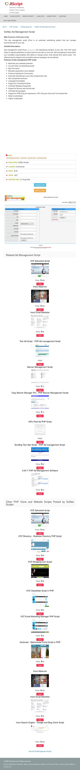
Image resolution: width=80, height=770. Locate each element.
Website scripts (28, 16)
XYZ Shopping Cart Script (40, 561)
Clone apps (40, 16)
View (40, 284)
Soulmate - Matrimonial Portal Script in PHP (40, 642)
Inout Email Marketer (40, 312)
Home (6, 16)
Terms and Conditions (67, 764)
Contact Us (7, 767)
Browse (37, 764)
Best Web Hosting (10, 20)
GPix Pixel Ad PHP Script (40, 421)
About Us (44, 764)
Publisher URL (40, 185)
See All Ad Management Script (40, 751)
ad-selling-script (41, 158)
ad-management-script (12, 158)
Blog (25, 764)
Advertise (62, 16)
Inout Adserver (40, 286)
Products (20, 764)
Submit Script (51, 16)
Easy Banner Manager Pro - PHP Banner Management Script (40, 392)
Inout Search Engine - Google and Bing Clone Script (40, 722)
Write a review (40, 190)
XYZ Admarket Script (40, 260)
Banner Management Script (40, 366)
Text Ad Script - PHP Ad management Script (40, 341)
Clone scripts (15, 16)
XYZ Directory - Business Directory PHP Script (40, 536)
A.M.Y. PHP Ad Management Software (40, 470)
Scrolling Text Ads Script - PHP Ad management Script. (40, 444)
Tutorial (30, 764)
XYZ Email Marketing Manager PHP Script (40, 616)
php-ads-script (32, 158)
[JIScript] (14, 3)
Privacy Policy (53, 764)
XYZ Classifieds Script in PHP (40, 590)
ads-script (23, 158)
